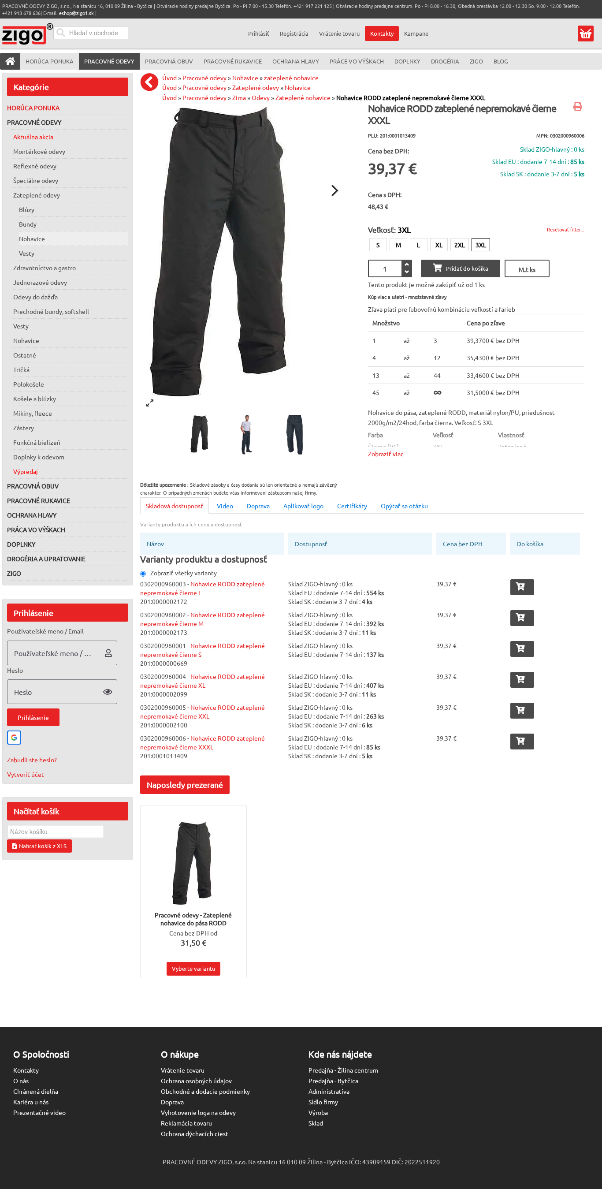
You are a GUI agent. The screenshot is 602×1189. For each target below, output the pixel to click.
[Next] (333, 190)
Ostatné (24, 355)
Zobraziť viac (386, 454)
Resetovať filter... (565, 229)
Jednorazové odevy (40, 282)
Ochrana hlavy (31, 515)
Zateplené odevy (36, 195)
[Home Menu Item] (10, 61)
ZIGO (14, 573)
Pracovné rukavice (38, 500)
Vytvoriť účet (25, 774)
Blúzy (26, 209)
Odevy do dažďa (35, 297)
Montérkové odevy (39, 151)
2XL (459, 245)
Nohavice (32, 238)
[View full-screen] (150, 403)
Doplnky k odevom (38, 457)
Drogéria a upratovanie (46, 559)
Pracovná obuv (33, 486)
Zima (239, 97)
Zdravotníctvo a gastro (44, 268)
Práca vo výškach (36, 529)
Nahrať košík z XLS (43, 846)
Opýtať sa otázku (404, 506)
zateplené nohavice (291, 78)
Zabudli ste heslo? (32, 760)
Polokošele (28, 384)
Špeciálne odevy (35, 180)
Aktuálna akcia (33, 137)
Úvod (169, 78)
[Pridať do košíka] (522, 587)
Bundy (28, 224)
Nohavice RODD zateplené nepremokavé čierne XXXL (410, 97)
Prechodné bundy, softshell (51, 311)
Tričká (21, 369)
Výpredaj (25, 471)
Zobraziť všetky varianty (183, 573)
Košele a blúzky (34, 399)
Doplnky (21, 544)
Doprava (258, 506)
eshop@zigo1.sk (76, 12)
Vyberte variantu (193, 968)
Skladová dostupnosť (174, 506)
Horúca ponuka (33, 108)
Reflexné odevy (34, 166)
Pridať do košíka (467, 268)
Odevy (261, 97)
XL (438, 245)
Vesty (26, 253)
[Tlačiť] (578, 107)
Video (225, 506)
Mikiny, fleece (32, 413)
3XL (481, 245)
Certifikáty (352, 506)
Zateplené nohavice (303, 97)
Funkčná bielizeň (36, 442)
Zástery (23, 428)
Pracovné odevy (34, 122)
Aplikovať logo (303, 506)
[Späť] (151, 82)
